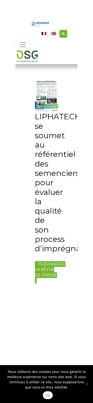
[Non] (86, 384)
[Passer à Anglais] (54, 33)
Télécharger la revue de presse (50, 270)
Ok (47, 395)
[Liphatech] (40, 23)
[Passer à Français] (44, 33)
